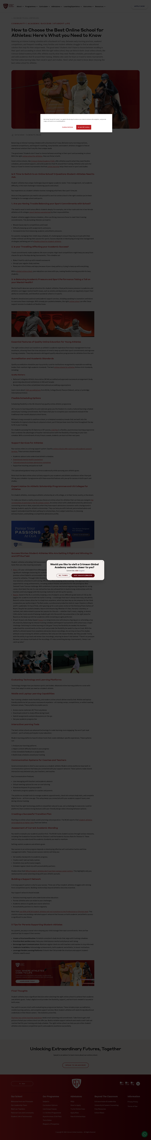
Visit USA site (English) (83, 575)
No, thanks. (63, 575)
